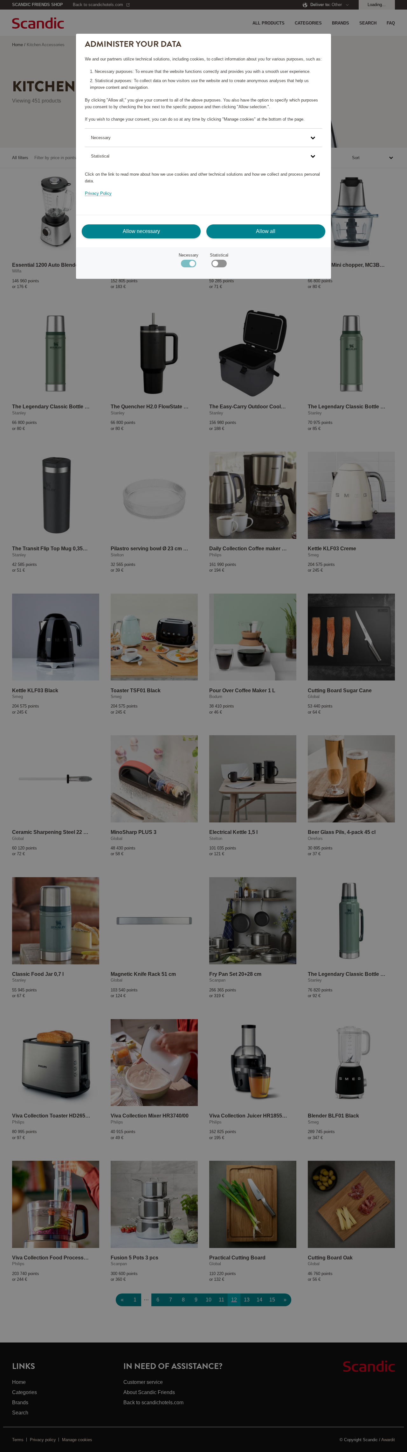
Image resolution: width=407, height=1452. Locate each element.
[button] (203, 138)
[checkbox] (218, 265)
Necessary (188, 255)
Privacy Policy (98, 193)
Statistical (219, 255)
